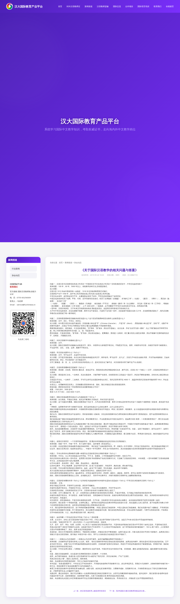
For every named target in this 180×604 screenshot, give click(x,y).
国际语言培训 (143, 6)
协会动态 (16, 275)
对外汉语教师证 (73, 6)
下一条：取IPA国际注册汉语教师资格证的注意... (127, 591)
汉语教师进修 (103, 6)
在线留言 (170, 6)
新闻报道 (88, 6)
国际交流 (117, 6)
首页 (60, 6)
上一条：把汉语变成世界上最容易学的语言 (89, 591)
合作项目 (129, 6)
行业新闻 (16, 268)
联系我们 (158, 6)
